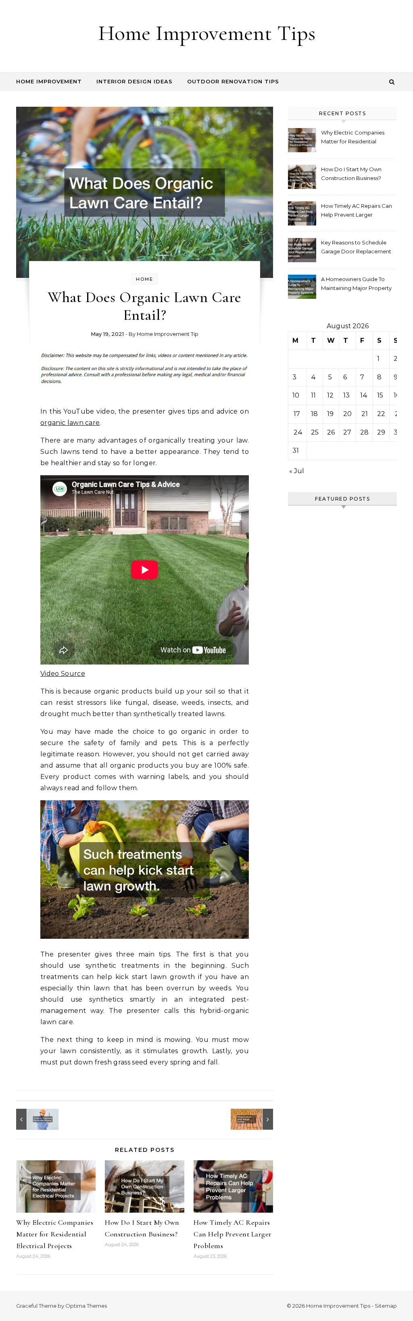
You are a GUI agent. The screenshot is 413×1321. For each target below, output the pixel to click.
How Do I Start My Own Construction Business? (351, 173)
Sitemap (386, 1305)
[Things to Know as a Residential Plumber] (34, 1119)
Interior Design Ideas (134, 81)
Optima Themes (86, 1305)
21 (364, 414)
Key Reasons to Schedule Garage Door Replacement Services (356, 248)
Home (144, 279)
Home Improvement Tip (167, 334)
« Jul (296, 471)
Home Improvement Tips (206, 33)
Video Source (62, 673)
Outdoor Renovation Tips (233, 81)
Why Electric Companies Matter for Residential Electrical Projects (54, 1234)
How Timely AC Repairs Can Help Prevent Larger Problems (233, 1234)
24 (298, 432)
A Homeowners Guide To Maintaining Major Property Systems (356, 284)
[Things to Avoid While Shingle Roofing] (255, 1119)
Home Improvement (49, 81)
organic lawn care (70, 423)
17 (297, 414)
